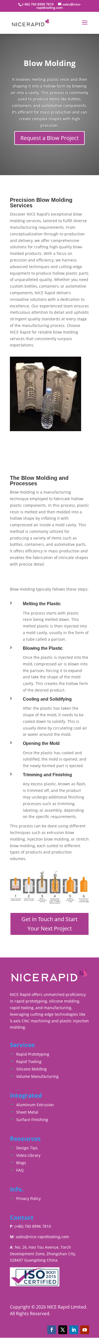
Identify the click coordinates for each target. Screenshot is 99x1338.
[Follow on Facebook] (51, 1329)
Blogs (21, 1162)
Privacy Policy (28, 1198)
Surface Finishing (32, 1119)
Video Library (28, 1155)
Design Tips (27, 1147)
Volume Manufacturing (37, 1076)
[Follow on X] (62, 1329)
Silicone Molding (31, 1069)
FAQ (20, 1170)
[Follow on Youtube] (84, 1329)
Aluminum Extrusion (35, 1104)
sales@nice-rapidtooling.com (42, 1236)
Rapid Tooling (29, 1061)
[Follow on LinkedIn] (73, 1329)
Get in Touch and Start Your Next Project (49, 923)
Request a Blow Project (49, 138)
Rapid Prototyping (32, 1054)
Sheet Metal (27, 1112)
